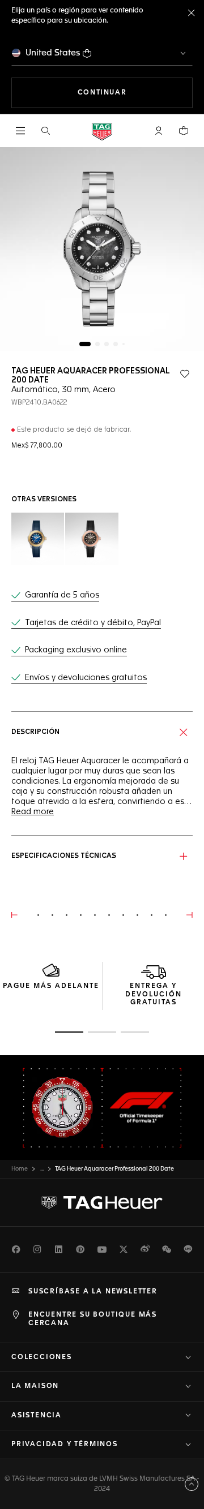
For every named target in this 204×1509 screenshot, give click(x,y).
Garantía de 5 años (62, 595)
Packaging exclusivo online (76, 650)
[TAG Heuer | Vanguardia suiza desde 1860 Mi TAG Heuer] (102, 1203)
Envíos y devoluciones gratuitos (86, 678)
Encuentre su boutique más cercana (92, 1319)
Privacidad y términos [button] (64, 1444)
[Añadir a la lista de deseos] (185, 374)
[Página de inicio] (102, 131)
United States (53, 53)
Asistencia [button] (36, 1415)
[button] (159, 131)
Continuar (135, 92)
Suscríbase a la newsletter (93, 1291)
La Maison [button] (35, 1386)
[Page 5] (123, 344)
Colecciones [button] (41, 1357)
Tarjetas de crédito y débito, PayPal (93, 623)
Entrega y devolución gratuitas (153, 994)
